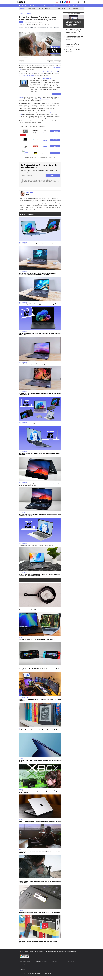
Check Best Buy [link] (55, 153)
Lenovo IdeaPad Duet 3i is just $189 (48, 72)
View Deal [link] (55, 131)
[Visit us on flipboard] (69, 2)
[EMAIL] (29, 194)
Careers (69, 964)
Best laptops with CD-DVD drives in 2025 (73, 50)
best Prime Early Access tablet (27, 75)
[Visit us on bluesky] (65, 2)
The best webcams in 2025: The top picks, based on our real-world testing (74, 38)
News (21, 22)
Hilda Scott (27, 22)
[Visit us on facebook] (60, 2)
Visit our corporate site (70, 951)
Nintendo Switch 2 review (45, 8)
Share (23, 61)
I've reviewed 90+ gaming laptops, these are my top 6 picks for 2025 (73, 44)
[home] (19, 5)
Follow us (51, 61)
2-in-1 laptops (31, 8)
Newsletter (58, 61)
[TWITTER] (27, 194)
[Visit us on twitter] (62, 2)
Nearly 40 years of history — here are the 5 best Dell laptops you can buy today (74, 31)
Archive (53, 964)
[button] (82, 2)
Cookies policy (70, 961)
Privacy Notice (24, 180)
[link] (24, 83)
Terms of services (37, 179)
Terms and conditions (25, 961)
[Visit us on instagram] (67, 2)
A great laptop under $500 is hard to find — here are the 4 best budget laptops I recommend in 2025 (73, 23)
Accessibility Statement (25, 964)
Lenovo (21, 97)
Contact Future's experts (41, 961)
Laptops (21, 13)
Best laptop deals (73, 8)
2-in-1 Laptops (28, 13)
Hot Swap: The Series (60, 8)
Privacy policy (55, 961)
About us (38, 964)
